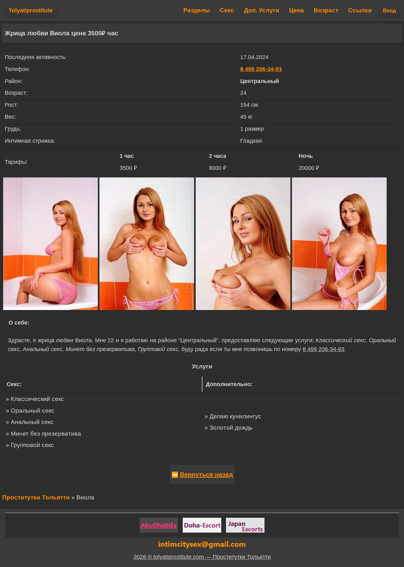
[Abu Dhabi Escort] (159, 525)
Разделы (196, 10)
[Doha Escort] (202, 525)
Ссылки (360, 10)
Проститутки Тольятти (36, 497)
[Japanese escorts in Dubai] (245, 525)
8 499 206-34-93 (261, 69)
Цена (296, 10)
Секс (227, 10)
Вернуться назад (206, 474)
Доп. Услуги (261, 10)
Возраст (326, 10)
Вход (389, 11)
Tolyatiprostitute (31, 10)
